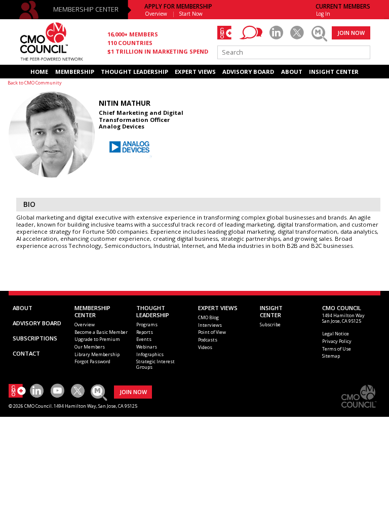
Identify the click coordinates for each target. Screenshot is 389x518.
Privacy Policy (337, 341)
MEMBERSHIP (74, 71)
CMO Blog (208, 317)
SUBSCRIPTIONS (35, 338)
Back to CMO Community (35, 82)
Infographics (150, 354)
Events (143, 339)
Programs (147, 324)
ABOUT (291, 71)
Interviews (210, 325)
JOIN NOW (351, 32)
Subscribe (270, 324)
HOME (39, 71)
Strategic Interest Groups (155, 364)
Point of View (212, 332)
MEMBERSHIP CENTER (86, 9)
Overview (156, 13)
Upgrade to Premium (97, 339)
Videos (205, 347)
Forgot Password (92, 361)
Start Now (191, 13)
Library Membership (97, 354)
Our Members (89, 346)
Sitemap (331, 356)
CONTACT (26, 353)
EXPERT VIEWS (195, 71)
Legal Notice (335, 333)
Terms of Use (336, 349)
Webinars (146, 346)
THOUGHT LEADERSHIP (134, 71)
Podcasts (207, 339)
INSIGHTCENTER (271, 311)
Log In (323, 13)
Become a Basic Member (101, 332)
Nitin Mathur (124, 103)
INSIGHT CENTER (334, 71)
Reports (144, 332)
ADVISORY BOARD (248, 71)
